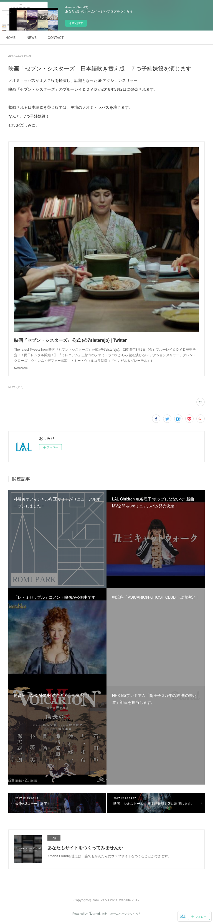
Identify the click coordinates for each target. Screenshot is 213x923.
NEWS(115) (15, 387)
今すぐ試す (76, 23)
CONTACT (56, 37)
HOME (11, 37)
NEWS (32, 37)
